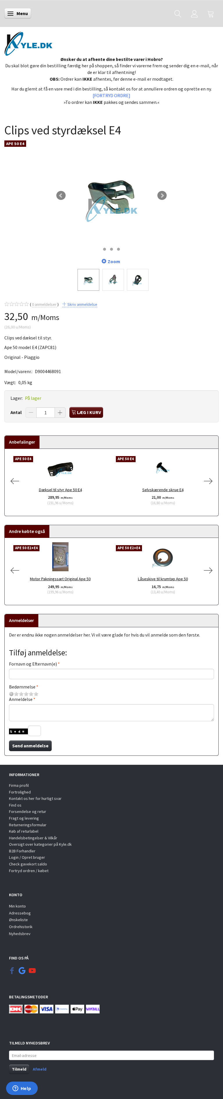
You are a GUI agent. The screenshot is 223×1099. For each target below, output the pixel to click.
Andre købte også (27, 531)
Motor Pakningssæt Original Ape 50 (60, 578)
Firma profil (19, 785)
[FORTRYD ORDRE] (111, 95)
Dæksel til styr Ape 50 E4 (60, 489)
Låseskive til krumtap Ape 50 (163, 578)
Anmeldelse (21, 699)
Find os (15, 805)
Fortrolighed (20, 792)
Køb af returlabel (23, 831)
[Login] (194, 13)
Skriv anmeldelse (81, 304)
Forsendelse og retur (27, 811)
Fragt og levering (24, 818)
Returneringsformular (27, 824)
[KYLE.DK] (28, 42)
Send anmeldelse (30, 746)
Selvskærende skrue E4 (163, 489)
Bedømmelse (22, 687)
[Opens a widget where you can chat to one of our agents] (22, 1089)
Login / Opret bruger (27, 857)
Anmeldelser (21, 620)
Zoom (114, 261)
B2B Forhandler (22, 851)
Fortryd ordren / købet (28, 870)
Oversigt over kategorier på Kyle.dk (40, 844)
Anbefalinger (22, 442)
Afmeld (39, 1069)
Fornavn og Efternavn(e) (33, 664)
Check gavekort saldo (28, 864)
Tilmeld (19, 1069)
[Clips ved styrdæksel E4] (111, 196)
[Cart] (211, 13)
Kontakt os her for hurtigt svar (35, 798)
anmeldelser (44, 304)
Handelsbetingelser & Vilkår (33, 837)
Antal (16, 412)
